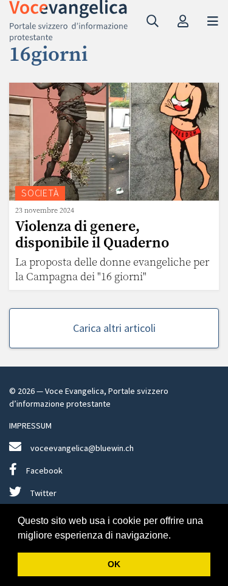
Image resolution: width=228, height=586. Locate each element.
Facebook (44, 470)
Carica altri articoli (114, 328)
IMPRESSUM (30, 425)
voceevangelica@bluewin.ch (82, 448)
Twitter (43, 493)
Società (40, 193)
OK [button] (114, 564)
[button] (175, 536)
